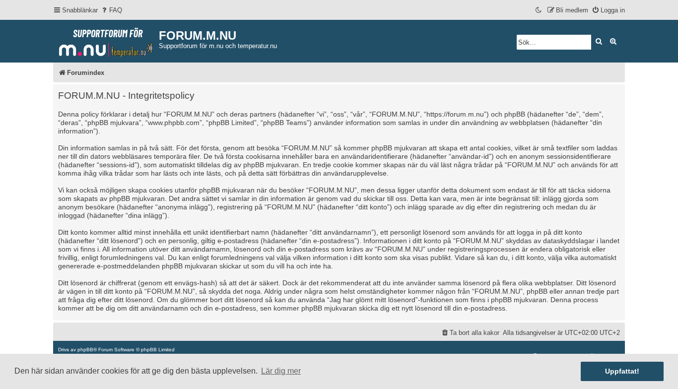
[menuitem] (111, 10)
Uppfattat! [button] (622, 371)
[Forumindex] (106, 40)
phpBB (85, 349)
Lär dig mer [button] (281, 371)
